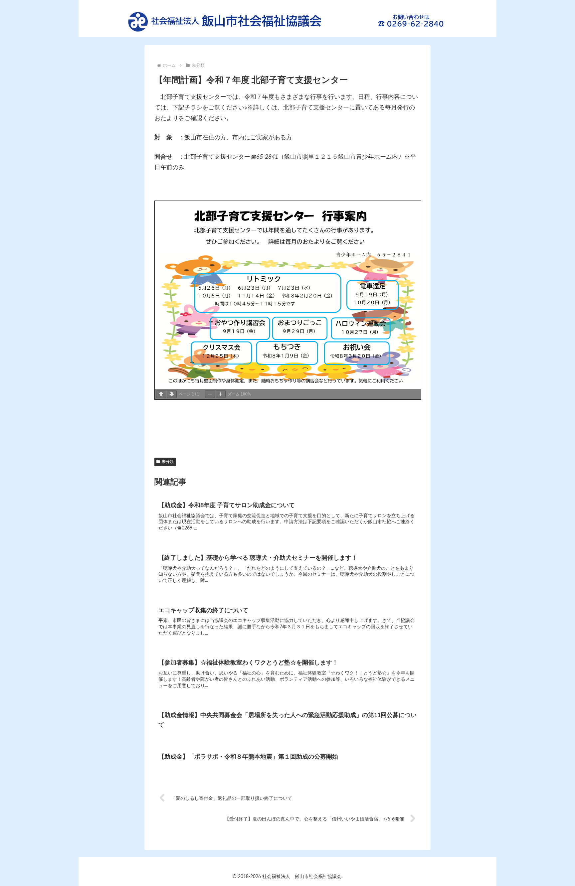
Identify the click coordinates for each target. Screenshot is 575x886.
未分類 (168, 462)
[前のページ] (161, 394)
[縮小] (210, 394)
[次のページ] (172, 394)
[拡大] (221, 394)
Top (559, 870)
